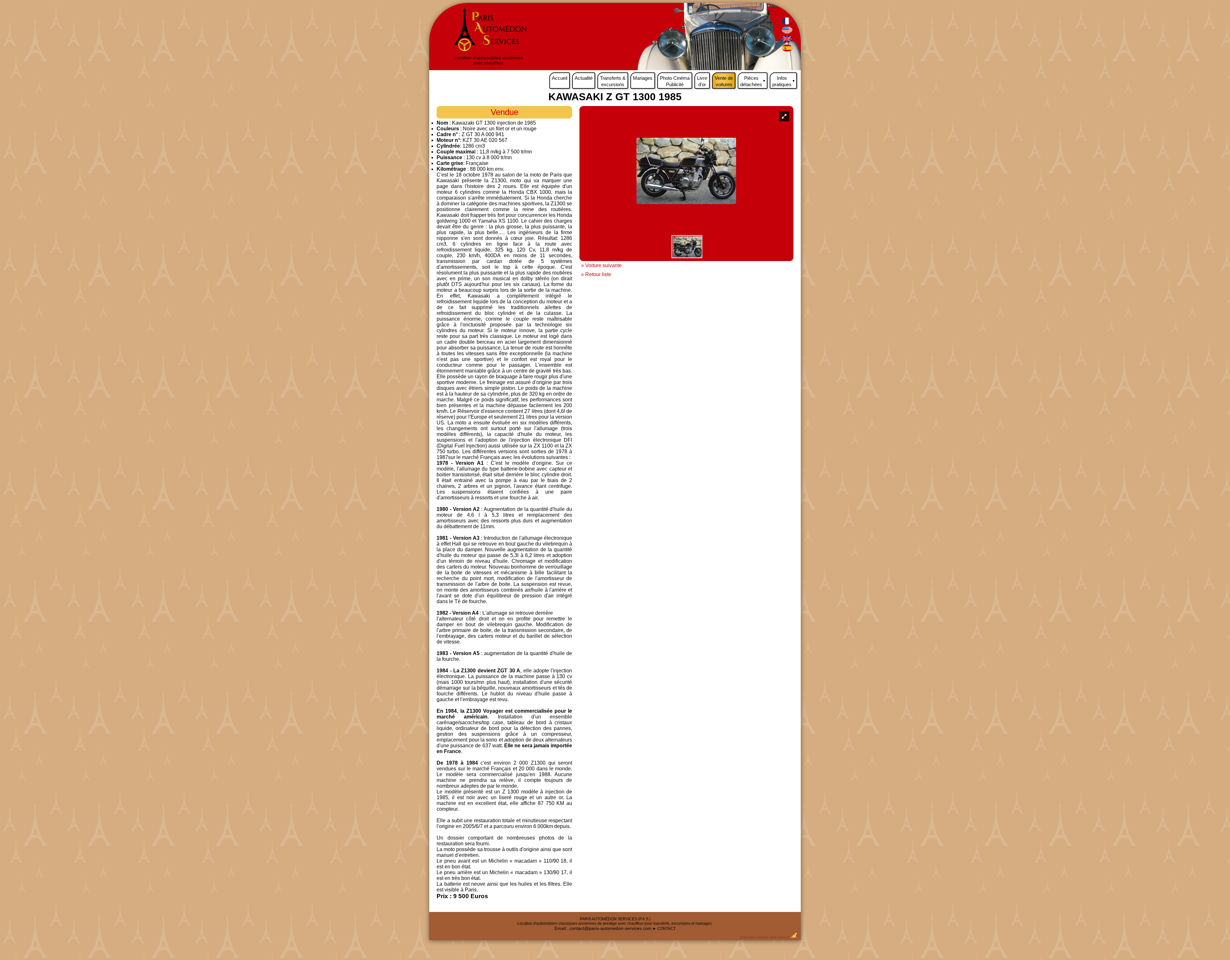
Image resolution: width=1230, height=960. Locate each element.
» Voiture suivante (601, 265)
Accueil (559, 78)
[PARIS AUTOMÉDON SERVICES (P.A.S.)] (488, 52)
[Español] (787, 50)
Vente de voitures (724, 81)
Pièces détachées (753, 81)
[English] (787, 32)
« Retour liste (596, 274)
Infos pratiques (783, 81)
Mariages (642, 78)
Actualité (584, 78)
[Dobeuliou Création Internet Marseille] (794, 937)
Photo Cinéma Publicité (675, 81)
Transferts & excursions (613, 81)
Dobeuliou (747, 937)
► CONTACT (664, 928)
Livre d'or (702, 81)
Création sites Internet (772, 937)
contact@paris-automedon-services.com (611, 928)
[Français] (787, 23)
